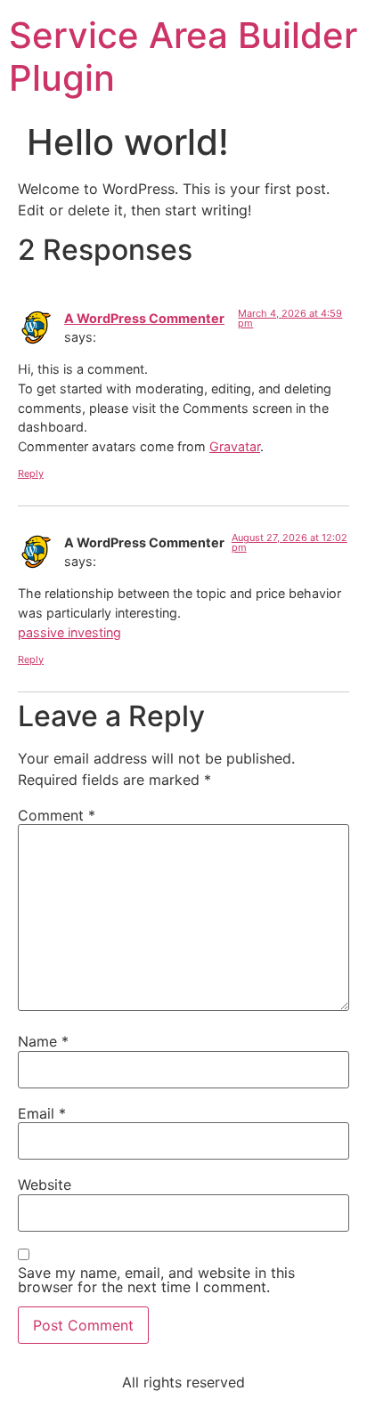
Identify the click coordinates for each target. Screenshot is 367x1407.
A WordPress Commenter (144, 318)
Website (44, 1184)
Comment (56, 815)
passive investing (69, 632)
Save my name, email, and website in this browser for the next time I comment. (156, 1279)
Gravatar (234, 446)
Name (43, 1041)
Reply (31, 473)
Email (42, 1113)
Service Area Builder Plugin (183, 56)
